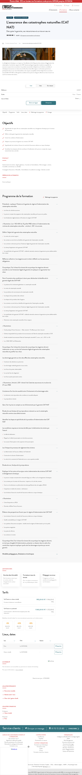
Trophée (47, 764)
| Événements (53, 10)
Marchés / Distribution (68, 747)
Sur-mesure (50, 85)
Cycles (41, 748)
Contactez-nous (14, 746)
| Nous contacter (74, 10)
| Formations (63, 10)
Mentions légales (58, 764)
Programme (12, 112)
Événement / (37, 764)
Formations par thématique (41, 745)
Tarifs (18, 112)
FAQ (52, 764)
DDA (68, 738)
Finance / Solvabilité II (68, 746)
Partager (50, 112)
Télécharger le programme (37, 112)
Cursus (41, 750)
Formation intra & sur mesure (41, 752)
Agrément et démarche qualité (13, 740)
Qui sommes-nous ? (14, 738)
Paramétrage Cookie (72, 764)
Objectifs (4, 112)
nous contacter (19, 670)
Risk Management (68, 740)
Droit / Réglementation (68, 749)
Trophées (41, 738)
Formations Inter (41, 746)
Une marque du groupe (37, 766)
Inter (31, 85)
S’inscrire (49, 103)
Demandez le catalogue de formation (14, 744)
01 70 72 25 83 (57, 729)
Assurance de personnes (68, 742)
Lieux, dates (24, 112)
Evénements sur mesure (41, 740)
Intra (40, 85)
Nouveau (9, 17)
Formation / (42, 764)
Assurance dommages (21, 17)
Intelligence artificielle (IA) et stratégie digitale (68, 737)
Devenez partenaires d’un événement (13, 742)
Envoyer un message (36, 729)
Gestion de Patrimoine (68, 751)
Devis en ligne (33, 103)
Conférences (41, 737)
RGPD (65, 764)
